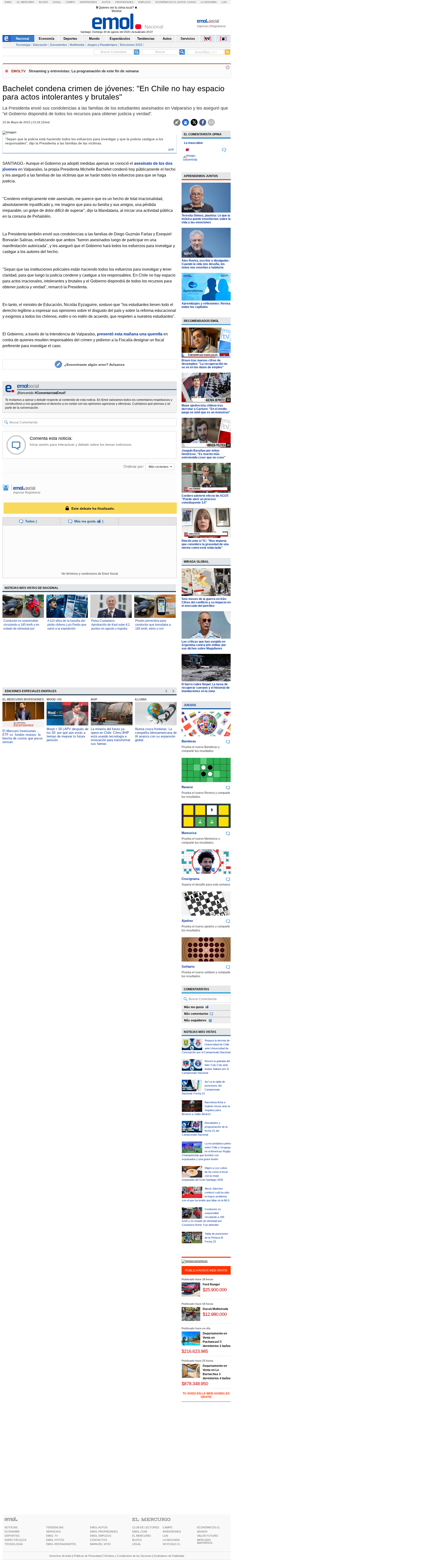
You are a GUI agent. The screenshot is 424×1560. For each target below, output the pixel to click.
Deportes (70, 38)
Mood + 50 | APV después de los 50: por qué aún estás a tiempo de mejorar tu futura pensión (67, 734)
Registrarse (218, 26)
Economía (46, 38)
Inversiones (88, 2)
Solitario (188, 966)
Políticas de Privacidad (87, 1555)
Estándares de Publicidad (169, 1555)
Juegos (190, 705)
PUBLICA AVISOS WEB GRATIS (206, 1270)
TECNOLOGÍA (14, 1544)
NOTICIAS (11, 1527)
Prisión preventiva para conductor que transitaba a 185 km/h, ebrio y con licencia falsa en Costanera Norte (153, 628)
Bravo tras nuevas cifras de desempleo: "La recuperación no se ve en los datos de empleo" (204, 364)
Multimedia (77, 45)
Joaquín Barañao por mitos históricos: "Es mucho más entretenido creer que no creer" (204, 454)
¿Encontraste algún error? (94, 365)
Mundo (94, 38)
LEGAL (136, 1544)
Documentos (58, 45)
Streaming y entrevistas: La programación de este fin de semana (84, 71)
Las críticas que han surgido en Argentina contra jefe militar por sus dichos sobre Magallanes (204, 645)
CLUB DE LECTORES (145, 1527)
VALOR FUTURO (207, 1535)
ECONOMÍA (12, 1531)
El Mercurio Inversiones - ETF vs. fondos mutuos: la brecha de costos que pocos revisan (22, 736)
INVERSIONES (172, 1531)
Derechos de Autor (60, 1555)
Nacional (22, 38)
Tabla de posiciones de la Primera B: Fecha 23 (216, 1237)
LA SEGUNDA (171, 1539)
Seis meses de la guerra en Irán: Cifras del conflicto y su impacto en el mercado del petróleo (206, 602)
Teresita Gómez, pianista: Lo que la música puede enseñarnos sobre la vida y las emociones (206, 219)
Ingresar (202, 26)
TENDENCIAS (54, 1527)
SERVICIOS (53, 1531)
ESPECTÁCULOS (15, 1539)
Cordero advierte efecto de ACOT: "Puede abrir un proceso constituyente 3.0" (205, 499)
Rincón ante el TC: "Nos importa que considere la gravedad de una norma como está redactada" (205, 544)
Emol (8, 2)
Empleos (144, 2)
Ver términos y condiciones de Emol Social (89, 573)
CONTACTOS (98, 1539)
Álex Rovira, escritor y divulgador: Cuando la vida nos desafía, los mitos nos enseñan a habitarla (205, 264)
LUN (165, 1535)
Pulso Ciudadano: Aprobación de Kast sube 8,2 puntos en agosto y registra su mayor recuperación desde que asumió (110, 628)
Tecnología (23, 45)
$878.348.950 (195, 1383)
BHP (94, 699)
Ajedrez (187, 921)
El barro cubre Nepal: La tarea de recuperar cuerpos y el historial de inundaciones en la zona (206, 688)
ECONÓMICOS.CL (208, 1527)
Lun (224, 2)
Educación (40, 45)
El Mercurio (25, 2)
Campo (70, 2)
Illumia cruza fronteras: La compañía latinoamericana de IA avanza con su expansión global (156, 734)
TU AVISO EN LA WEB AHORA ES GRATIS (206, 1395)
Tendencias (145, 38)
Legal (57, 2)
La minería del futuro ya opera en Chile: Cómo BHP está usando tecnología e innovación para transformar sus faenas (110, 736)
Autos (106, 2)
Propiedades (124, 2)
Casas (191, 2)
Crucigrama (190, 879)
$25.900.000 (215, 1289)
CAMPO (167, 1527)
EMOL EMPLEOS (100, 1535)
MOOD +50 (54, 699)
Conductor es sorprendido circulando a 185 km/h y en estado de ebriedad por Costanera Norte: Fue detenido (21, 628)
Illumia (141, 699)
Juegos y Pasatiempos (102, 45)
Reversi (187, 787)
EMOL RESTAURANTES (61, 1544)
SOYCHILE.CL (171, 1544)
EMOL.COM (139, 1531)
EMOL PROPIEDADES (104, 1531)
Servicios (188, 38)
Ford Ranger (211, 1284)
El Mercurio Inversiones (23, 699)
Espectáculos (120, 38)
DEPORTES (12, 1535)
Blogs (43, 2)
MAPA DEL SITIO (100, 1544)
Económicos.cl (166, 2)
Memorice (189, 833)
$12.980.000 (215, 1314)
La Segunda (209, 2)
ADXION (202, 1531)
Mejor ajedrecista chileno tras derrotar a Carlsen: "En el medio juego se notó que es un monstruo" (206, 409)
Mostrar (117, 11)
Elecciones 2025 (131, 45)
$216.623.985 (195, 1351)
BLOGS (137, 1539)
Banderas (189, 741)
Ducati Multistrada (215, 1309)
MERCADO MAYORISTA (204, 1541)
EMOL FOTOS (55, 1539)
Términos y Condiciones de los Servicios (127, 1555)
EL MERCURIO (141, 1535)
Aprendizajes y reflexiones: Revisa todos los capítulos (206, 305)
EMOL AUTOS (98, 1527)
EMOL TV (52, 1535)
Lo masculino (193, 143)
